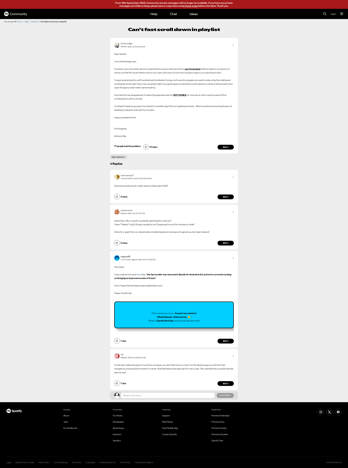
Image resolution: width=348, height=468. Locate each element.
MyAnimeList (180, 316)
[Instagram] (321, 412)
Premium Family (218, 428)
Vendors (117, 440)
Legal (9, 462)
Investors (117, 434)
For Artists (117, 415)
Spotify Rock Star (165, 320)
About (66, 415)
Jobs (65, 421)
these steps (191, 5)
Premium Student (219, 434)
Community (18, 14)
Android (34, 21)
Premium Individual (220, 415)
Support (166, 415)
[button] (233, 45)
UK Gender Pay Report (144, 462)
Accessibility (90, 462)
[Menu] (341, 14)
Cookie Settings (61, 462)
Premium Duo (217, 421)
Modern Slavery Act (108, 462)
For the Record (70, 428)
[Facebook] (338, 412)
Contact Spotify (169, 434)
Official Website (164, 316)
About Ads (76, 462)
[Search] (324, 14)
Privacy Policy (44, 462)
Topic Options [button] (117, 157)
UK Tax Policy (125, 462)
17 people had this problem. (127, 146)
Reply (226, 147)
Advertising (118, 428)
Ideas (193, 14)
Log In (333, 13)
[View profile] (117, 44)
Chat (173, 14)
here (138, 274)
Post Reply (225, 395)
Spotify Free (217, 440)
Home (19, 21)
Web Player (167, 421)
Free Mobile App (170, 428)
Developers (118, 421)
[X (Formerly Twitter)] (329, 412)
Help (153, 14)
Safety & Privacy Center (24, 462)
